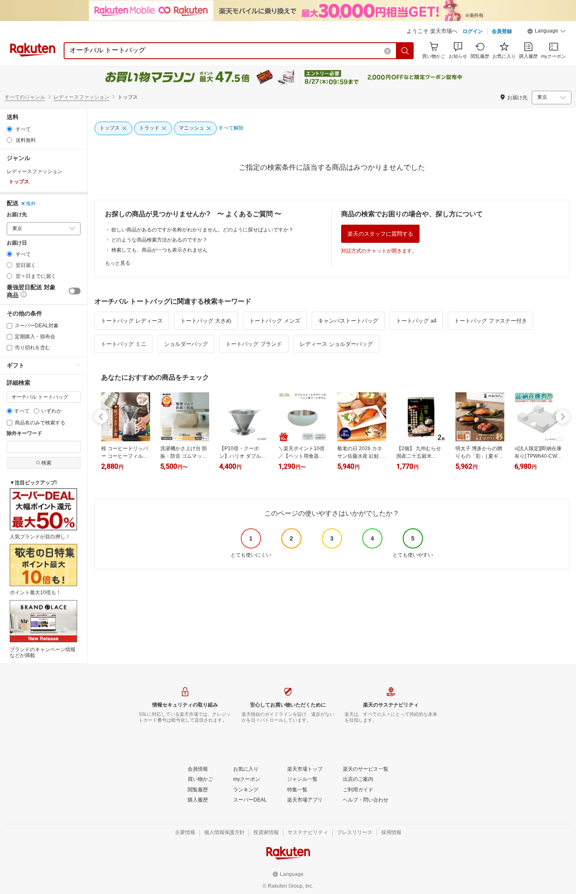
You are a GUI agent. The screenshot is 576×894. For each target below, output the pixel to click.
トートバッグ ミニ (123, 344)
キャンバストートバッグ (348, 321)
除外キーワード (24, 433)
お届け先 (17, 214)
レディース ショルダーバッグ (336, 344)
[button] (546, 32)
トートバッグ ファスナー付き (490, 321)
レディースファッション (81, 97)
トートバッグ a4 (416, 321)
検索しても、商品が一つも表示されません (159, 250)
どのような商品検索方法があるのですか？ (159, 240)
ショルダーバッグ (186, 344)
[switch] (75, 291)
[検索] (405, 50)
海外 (31, 204)
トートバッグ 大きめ (205, 321)
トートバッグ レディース (132, 321)
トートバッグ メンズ (274, 321)
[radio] (9, 129)
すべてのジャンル (25, 97)
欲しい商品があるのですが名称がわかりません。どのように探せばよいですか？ (202, 230)
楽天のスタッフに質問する (380, 234)
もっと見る (117, 263)
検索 (46, 463)
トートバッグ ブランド (254, 344)
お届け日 (17, 243)
